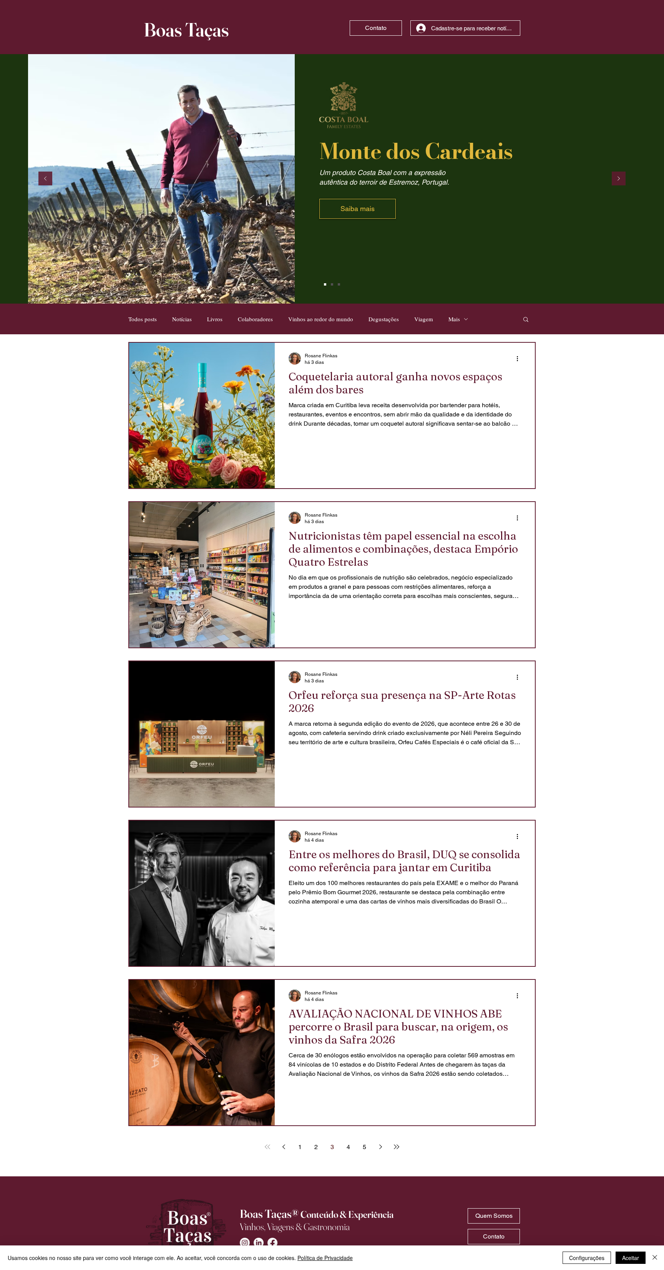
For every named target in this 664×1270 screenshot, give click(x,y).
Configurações (586, 1258)
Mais (454, 319)
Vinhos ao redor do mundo (320, 319)
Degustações (384, 319)
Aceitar (630, 1258)
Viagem (423, 319)
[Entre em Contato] (332, 284)
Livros (214, 319)
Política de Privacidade (325, 1258)
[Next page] (380, 1147)
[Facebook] (272, 1243)
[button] (526, 320)
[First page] (267, 1147)
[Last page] (396, 1147)
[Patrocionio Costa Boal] (325, 284)
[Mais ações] (520, 358)
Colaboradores (255, 319)
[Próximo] (619, 179)
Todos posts (142, 319)
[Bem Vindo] (339, 284)
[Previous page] (283, 1147)
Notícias (182, 319)
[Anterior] (45, 179)
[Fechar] (654, 1258)
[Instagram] (245, 1243)
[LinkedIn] (259, 1243)
